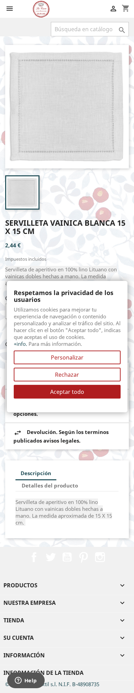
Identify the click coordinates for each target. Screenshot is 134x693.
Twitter (50, 557)
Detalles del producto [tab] (50, 485)
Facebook (34, 557)
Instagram (100, 557)
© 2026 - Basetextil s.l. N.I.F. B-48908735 (52, 684)
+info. (20, 343)
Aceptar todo (67, 391)
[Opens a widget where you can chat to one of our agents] (26, 681)
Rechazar (67, 374)
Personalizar (67, 357)
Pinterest (83, 557)
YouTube (67, 557)
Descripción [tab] (36, 473)
